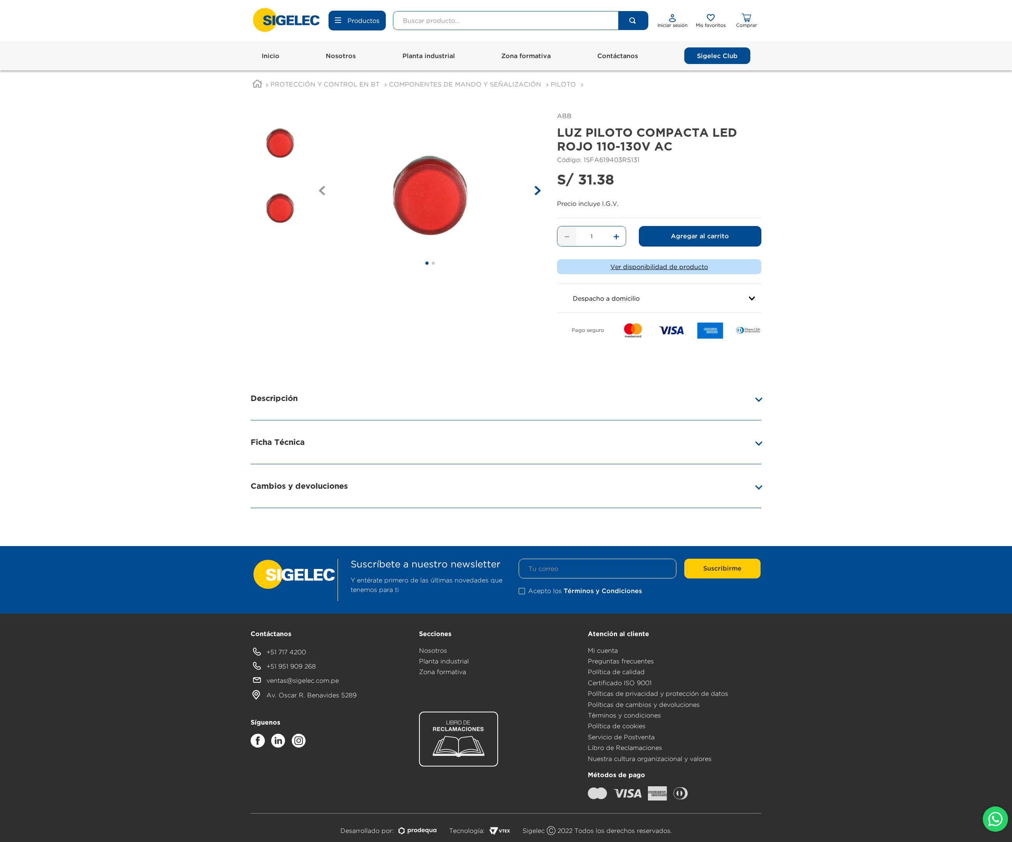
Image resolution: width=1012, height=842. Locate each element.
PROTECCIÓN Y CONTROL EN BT (325, 84)
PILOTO (563, 84)
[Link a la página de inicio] (257, 84)
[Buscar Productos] (632, 20)
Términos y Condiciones (603, 590)
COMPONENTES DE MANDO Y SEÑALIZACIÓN (465, 84)
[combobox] (520, 20)
